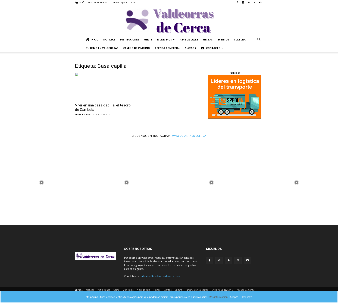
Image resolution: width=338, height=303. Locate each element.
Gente (148, 39)
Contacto (213, 48)
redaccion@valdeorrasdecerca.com (160, 276)
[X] (254, 2)
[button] (259, 40)
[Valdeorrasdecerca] (169, 20)
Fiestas (208, 39)
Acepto (234, 296)
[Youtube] (260, 2)
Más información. (218, 296)
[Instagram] (243, 2)
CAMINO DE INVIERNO (136, 48)
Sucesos (190, 48)
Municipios (164, 39)
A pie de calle (189, 39)
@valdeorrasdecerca (188, 135)
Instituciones (129, 39)
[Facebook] (237, 2)
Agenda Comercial (167, 48)
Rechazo (247, 296)
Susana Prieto (82, 114)
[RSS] (248, 2)
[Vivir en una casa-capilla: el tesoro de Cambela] (103, 87)
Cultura (240, 39)
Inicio (94, 39)
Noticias (109, 39)
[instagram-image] (41, 181)
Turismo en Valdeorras (102, 48)
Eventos (223, 39)
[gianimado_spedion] (234, 117)
